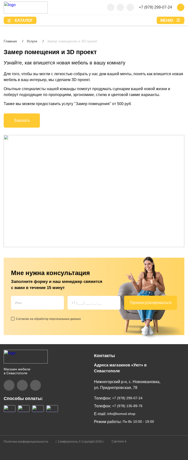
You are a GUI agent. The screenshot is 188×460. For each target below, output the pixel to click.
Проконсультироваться (151, 303)
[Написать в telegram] (120, 7)
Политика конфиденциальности (26, 441)
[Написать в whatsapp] (130, 7)
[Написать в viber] (110, 7)
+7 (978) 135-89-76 (126, 406)
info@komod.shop (120, 414)
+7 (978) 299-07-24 (155, 7)
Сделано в (119, 441)
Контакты (104, 355)
